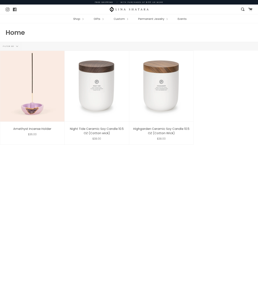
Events (182, 19)
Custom (120, 19)
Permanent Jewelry (151, 19)
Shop (77, 19)
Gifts (97, 19)
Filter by (9, 46)
